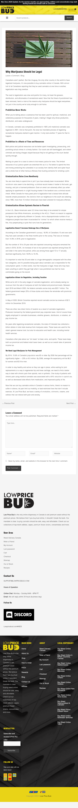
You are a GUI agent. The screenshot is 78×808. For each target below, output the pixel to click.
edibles (8, 395)
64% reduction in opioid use (61, 377)
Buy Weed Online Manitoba (64, 670)
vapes (16, 703)
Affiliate (24, 686)
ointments (55, 392)
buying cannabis (23, 521)
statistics (33, 197)
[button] (7, 18)
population (31, 355)
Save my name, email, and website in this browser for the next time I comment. (38, 461)
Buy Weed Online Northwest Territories (65, 717)
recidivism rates (11, 185)
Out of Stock (8, 564)
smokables (46, 392)
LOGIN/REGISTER (60, 9)
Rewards (25, 672)
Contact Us (26, 682)
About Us (25, 653)
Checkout (7, 557)
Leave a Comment (12, 76)
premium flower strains (42, 525)
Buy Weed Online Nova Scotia (64, 696)
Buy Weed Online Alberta (64, 649)
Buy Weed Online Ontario (64, 677)
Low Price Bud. (46, 796)
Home (24, 649)
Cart (5, 553)
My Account (8, 545)
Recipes (7, 568)
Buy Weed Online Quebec (64, 683)
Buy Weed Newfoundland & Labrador (63, 703)
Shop (23, 658)
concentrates (14, 709)
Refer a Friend (9, 542)
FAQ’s (24, 668)
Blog (22, 76)
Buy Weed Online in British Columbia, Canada (64, 657)
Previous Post (8, 403)
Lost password (9, 549)
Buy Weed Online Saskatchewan (64, 664)
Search (69, 18)
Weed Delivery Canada (12, 538)
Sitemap (7, 560)
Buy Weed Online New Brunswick (65, 689)
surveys (39, 233)
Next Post (71, 403)
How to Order (27, 663)
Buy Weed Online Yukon (64, 723)
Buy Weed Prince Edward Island (63, 710)
